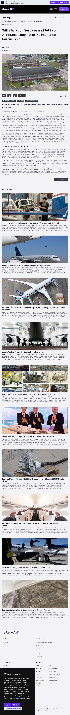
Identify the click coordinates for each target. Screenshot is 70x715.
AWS (37, 686)
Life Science (39, 657)
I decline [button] (16, 705)
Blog (50, 665)
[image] (35, 207)
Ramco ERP (52, 677)
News (37, 665)
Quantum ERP (53, 668)
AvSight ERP (52, 671)
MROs (37, 645)
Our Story (6, 665)
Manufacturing (40, 654)
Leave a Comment (61, 179)
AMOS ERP (39, 671)
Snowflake (39, 683)
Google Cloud (53, 683)
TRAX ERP (39, 677)
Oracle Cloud (53, 680)
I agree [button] (8, 705)
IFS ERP (38, 674)
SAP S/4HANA (40, 680)
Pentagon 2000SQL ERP (56, 674)
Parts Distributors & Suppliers (44, 642)
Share (21, 95)
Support (38, 668)
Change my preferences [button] (13, 708)
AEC (37, 651)
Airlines (38, 648)
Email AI (5, 642)
